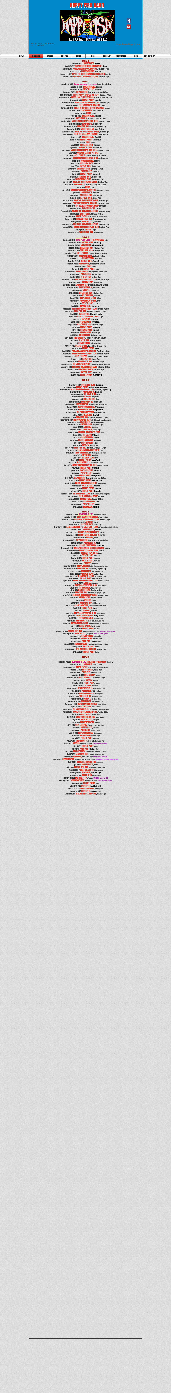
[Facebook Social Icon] (129, 20)
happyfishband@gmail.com (128, 44)
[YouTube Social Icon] (129, 26)
